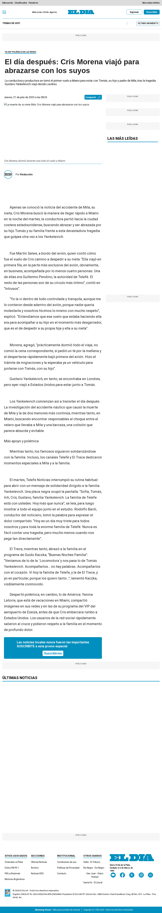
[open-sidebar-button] (4, 12)
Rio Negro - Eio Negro (93, 867)
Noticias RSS (37, 873)
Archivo (35, 867)
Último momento (148, 23)
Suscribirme (53, 653)
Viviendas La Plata (14, 862)
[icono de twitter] (131, 875)
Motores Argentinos (15, 879)
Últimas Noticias (39, 862)
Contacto (61, 873)
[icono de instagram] (141, 875)
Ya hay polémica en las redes (20, 52)
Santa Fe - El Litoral (92, 882)
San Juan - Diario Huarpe (94, 875)
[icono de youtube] (113, 875)
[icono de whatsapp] (150, 875)
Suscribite (151, 12)
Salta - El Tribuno (91, 862)
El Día (22, 890)
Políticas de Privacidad (68, 867)
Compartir (90, 97)
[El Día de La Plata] (81, 12)
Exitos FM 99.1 (12, 867)
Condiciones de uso (66, 862)
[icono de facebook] (122, 875)
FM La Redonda (12, 873)
